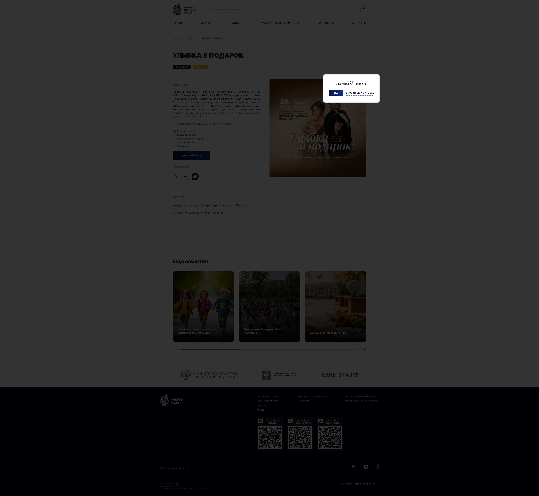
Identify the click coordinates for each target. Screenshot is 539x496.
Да (336, 93)
